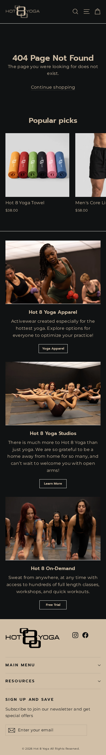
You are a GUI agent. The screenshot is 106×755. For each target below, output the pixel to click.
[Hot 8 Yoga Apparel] (53, 272)
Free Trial (53, 604)
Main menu (20, 665)
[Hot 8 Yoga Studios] (53, 393)
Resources (20, 681)
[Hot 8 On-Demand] (53, 528)
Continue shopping (53, 87)
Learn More (53, 483)
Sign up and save (29, 699)
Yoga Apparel (53, 348)
